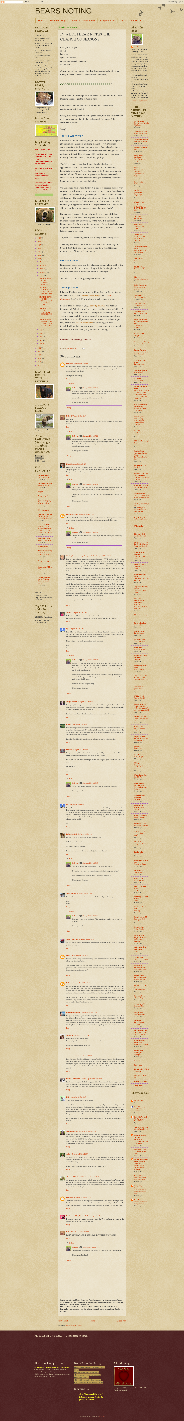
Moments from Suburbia (139, 553)
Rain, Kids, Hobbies (140, 1034)
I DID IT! (137, 890)
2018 (39, 241)
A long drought (138, 757)
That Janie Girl (139, 534)
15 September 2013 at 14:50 (98, 1216)
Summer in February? (140, 520)
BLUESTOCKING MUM (140, 887)
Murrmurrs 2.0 (138, 380)
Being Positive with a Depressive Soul (141, 918)
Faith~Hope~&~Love (45, 514)
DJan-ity (137, 277)
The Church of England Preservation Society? (141, 545)
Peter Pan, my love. (140, 755)
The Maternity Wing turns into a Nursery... (140, 968)
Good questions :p (43, 485)
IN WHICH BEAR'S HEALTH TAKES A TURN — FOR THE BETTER (45, 301)
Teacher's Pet (138, 852)
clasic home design (139, 872)
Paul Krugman (139, 631)
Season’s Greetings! (140, 817)
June (41, 333)
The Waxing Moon (140, 823)
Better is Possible (140, 623)
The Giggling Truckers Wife (139, 806)
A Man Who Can (139, 929)
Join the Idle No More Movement (141, 1070)
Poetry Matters (139, 182)
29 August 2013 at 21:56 (76, 628)
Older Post (121, 1320)
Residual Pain (138, 748)
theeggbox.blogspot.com (45, 562)
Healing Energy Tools (140, 487)
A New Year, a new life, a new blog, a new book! (141, 709)
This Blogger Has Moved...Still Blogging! (45, 517)
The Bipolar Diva (140, 465)
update (136, 900)
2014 (39, 255)
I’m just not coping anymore (139, 288)
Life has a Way (138, 998)
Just (135, 690)
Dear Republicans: (139, 305)
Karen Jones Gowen (73, 1012)
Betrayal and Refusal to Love (141, 845)
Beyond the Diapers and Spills (140, 656)
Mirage (136, 951)
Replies (71, 383)
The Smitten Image (140, 615)
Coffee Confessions (140, 285)
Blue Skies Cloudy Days (140, 1076)
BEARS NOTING (63, 11)
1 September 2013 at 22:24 (81, 983)
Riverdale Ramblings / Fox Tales (45, 551)
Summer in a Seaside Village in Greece (140, 1203)
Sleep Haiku (137, 809)
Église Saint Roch (139, 641)
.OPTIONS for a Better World (139, 260)
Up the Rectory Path (141, 542)
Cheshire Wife (139, 1101)
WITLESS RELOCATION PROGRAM (139, 601)
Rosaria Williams (72, 514)
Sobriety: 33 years (139, 528)
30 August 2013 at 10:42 (76, 804)
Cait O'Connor (139, 957)
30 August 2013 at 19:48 (90, 388)
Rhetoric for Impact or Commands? (140, 409)
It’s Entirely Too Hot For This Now (141, 579)
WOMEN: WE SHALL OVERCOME (139, 204)
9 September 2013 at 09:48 (87, 1131)
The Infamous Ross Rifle (140, 270)
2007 (39, 365)
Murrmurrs (138, 378)
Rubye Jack (138, 1065)
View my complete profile (139, 101)
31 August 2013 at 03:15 (90, 783)
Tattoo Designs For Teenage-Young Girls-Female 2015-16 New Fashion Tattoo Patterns (45, 529)
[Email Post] (83, 348)
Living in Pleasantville (138, 764)
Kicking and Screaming (141, 1044)
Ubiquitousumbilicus (45, 567)
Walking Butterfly (44, 577)
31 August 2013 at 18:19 (86, 939)
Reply (68, 379)
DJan (68, 464)
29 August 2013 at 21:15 (78, 464)
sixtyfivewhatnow (139, 736)
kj (67, 628)
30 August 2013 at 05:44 (79, 724)
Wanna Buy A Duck (140, 775)
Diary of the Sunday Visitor (140, 387)
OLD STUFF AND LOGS (140, 160)
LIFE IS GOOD (43, 524)
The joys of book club (140, 313)
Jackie (68, 612)
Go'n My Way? (138, 777)
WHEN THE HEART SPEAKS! (140, 727)
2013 (39, 259)
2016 (39, 248)
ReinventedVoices (140, 996)
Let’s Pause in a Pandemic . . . (138, 434)
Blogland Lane (107, 20)
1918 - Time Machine (140, 133)
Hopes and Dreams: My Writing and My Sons (141, 321)
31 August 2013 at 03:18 (90, 863)
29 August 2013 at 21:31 (103, 556)
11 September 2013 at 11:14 (90, 1177)
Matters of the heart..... (140, 649)
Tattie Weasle (138, 647)
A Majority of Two (140, 1004)
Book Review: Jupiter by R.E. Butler (141, 124)
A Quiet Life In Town (44, 555)
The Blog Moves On (140, 633)
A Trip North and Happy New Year (141, 478)
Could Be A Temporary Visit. (141, 768)
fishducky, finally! (140, 493)
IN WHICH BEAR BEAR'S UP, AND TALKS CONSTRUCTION (45, 312)
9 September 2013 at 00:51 (77, 1097)
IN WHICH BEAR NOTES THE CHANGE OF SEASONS (45, 281)
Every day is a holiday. (44, 477)
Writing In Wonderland (138, 169)
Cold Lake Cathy (140, 303)
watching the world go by (141, 504)
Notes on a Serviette (140, 131)
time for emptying (139, 1014)
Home (41, 20)
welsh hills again (139, 311)
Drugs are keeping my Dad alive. (140, 788)
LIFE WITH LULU (141, 564)
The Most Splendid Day (140, 987)
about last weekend (140, 716)
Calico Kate (138, 1061)
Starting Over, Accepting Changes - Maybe (80, 556)
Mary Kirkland (71, 701)
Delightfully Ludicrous (138, 1187)
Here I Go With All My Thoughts (140, 1118)
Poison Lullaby (139, 927)
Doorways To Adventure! (138, 326)
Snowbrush (138, 224)
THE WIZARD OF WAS (140, 209)
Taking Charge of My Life (141, 861)
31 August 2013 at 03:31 (90, 660)
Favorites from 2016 (140, 698)
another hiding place (45, 483)
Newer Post (63, 1320)
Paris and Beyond (140, 639)
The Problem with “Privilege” (139, 1023)
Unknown (69, 363)
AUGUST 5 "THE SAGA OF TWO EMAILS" (139, 238)
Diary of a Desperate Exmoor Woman (141, 1160)
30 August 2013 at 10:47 (85, 834)
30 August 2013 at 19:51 (90, 436)
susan (68, 955)
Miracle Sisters (139, 1200)
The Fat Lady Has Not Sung (140, 458)
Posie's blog (138, 965)
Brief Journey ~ (138, 730)
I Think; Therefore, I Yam (141, 442)
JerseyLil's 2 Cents (140, 815)
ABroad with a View (141, 1127)
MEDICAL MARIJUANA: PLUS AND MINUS (141, 607)
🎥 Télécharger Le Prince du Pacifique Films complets (140, 510)
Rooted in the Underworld (138, 195)
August (42, 275)
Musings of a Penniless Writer (140, 1176)
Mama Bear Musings (141, 485)
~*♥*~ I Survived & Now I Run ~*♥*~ (141, 677)
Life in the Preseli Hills (140, 908)
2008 (39, 362)
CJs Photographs (43, 510)
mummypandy (43, 546)
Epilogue (136, 336)
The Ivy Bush (138, 1050)
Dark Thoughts (139, 121)
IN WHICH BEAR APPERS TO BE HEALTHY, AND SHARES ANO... (45, 322)
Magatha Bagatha (140, 518)
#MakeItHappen (139, 921)
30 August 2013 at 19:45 (90, 916)
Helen (68, 416)
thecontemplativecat (141, 139)
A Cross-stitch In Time (141, 184)
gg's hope (137, 746)
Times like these (139, 364)
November (43, 265)
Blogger (40, 491)
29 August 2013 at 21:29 (86, 514)
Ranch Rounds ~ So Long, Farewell (140, 251)
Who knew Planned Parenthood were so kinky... (140, 1192)
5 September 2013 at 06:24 (83, 1056)
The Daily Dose (139, 975)
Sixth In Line (138, 878)
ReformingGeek (71, 834)
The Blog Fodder (140, 267)
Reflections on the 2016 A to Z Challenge (141, 1142)
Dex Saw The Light (140, 536)
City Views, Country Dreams (141, 587)
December (43, 262)
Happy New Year (139, 344)
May (41, 336)
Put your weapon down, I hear (45, 570)
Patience (136, 445)
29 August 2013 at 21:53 (79, 612)
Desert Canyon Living (141, 342)
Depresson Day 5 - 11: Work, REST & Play (44, 503)
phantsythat (138, 295)
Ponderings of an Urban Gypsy (139, 418)
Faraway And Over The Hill (141, 719)
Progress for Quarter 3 (140, 864)
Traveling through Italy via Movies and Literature (141, 939)
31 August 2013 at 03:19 (90, 532)
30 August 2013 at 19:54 (90, 484)
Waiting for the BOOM (141, 1129)
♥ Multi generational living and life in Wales (141, 834)
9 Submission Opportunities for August (139, 174)
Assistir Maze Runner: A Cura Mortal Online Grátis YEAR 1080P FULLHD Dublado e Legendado (141, 394)
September (43, 272)
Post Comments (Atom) (73, 1325)
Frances (69, 749)
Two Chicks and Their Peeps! (139, 1041)
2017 (39, 245)
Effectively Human (140, 842)
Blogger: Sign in (43, 496)
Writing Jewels (139, 696)
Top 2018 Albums (139, 1121)
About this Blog (57, 20)
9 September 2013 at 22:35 (79, 1154)
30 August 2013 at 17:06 (84, 893)
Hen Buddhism (139, 870)
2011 (39, 351)
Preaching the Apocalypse (138, 1053)
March (42, 343)
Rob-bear (75, 388)
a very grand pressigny (138, 156)
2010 (39, 355)
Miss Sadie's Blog (44, 538)
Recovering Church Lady (140, 666)
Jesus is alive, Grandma (141, 141)
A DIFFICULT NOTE (44, 540)
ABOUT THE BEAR (130, 20)
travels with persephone (138, 191)
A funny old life (139, 334)
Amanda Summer (72, 1131)
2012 (39, 348)
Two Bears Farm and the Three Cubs (141, 474)
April (41, 340)
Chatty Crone (138, 234)
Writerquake (138, 526)
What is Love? (138, 372)
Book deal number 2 (140, 1179)
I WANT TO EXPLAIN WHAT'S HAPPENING (141, 496)
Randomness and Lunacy (140, 575)
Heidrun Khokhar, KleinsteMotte (77, 1216)
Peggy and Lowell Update (139, 227)
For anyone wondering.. (141, 297)
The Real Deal (138, 218)
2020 (39, 238)
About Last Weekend (73, 1177)
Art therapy (137, 911)
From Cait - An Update (141, 959)
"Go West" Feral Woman (140, 361)
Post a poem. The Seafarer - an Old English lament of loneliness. (139, 1166)
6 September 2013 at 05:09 (93, 1078)
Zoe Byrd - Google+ (140, 1081)
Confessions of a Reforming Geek (139, 796)
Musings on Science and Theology (140, 405)
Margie (68, 1035)
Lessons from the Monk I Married (140, 705)
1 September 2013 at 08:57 (79, 955)
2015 (39, 252)
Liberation (137, 659)
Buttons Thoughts (140, 350)
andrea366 (137, 1020)
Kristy (68, 724)
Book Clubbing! (139, 669)
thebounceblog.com (140, 370)
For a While (137, 854)
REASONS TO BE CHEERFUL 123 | (140, 1031)
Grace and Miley (139, 1006)
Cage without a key (44, 500)
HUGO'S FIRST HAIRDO (139, 567)
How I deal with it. (139, 990)
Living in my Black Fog (140, 148)
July (41, 330)
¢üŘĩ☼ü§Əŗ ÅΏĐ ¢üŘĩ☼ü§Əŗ (140, 948)
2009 (39, 358)
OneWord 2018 (138, 625)
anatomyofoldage (43, 475)
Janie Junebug (71, 893)
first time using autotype (141, 279)
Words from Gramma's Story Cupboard (141, 353)
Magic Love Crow (72, 939)
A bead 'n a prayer (140, 431)
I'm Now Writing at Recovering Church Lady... (43, 581)
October (42, 268)
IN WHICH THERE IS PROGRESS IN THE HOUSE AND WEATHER (45, 291)
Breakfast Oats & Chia (141, 680)
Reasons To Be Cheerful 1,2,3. (139, 784)
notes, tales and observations (139, 687)
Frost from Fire (138, 617)
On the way (138, 216)
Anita (68, 1154)
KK (67, 1097)
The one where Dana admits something (140, 978)
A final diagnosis (139, 880)
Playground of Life (139, 799)
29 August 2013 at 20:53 (78, 416)
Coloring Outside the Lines (75, 1078)
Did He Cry (137, 467)
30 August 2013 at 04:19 (85, 701)
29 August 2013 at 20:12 (81, 363)
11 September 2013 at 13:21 (82, 1197)
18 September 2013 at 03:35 (91, 1247)
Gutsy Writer (138, 1085)
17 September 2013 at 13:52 (80, 1232)
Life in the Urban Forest (83, 20)
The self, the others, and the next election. (141, 739)
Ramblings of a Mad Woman (141, 897)
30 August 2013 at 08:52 (80, 749)
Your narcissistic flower (141, 825)
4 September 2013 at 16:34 (80, 1035)
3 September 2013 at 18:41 (88, 1012)
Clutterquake (138, 1012)
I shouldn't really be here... (140, 557)
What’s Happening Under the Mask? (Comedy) (139, 423)
